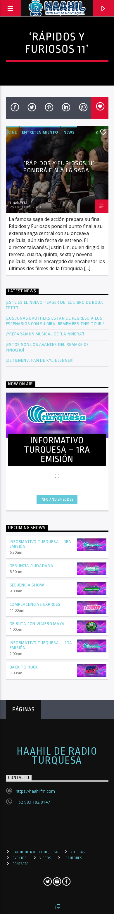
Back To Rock (24, 667)
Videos (45, 858)
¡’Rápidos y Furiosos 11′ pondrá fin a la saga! (58, 167)
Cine (12, 132)
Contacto (21, 864)
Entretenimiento (40, 132)
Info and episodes (57, 499)
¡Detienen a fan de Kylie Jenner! (40, 360)
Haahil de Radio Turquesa (57, 756)
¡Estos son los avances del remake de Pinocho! (47, 347)
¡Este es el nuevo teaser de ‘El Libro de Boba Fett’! (54, 305)
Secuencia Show (27, 585)
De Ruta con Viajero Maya (37, 623)
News (69, 132)
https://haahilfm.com (35, 791)
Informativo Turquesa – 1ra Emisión (41, 544)
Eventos (20, 858)
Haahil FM (18, 202)
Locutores (73, 858)
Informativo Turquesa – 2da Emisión (41, 645)
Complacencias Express (35, 604)
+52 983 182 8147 (33, 802)
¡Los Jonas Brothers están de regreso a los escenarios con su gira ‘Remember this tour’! (55, 321)
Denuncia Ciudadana (31, 565)
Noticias (77, 852)
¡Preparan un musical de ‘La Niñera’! (46, 334)
